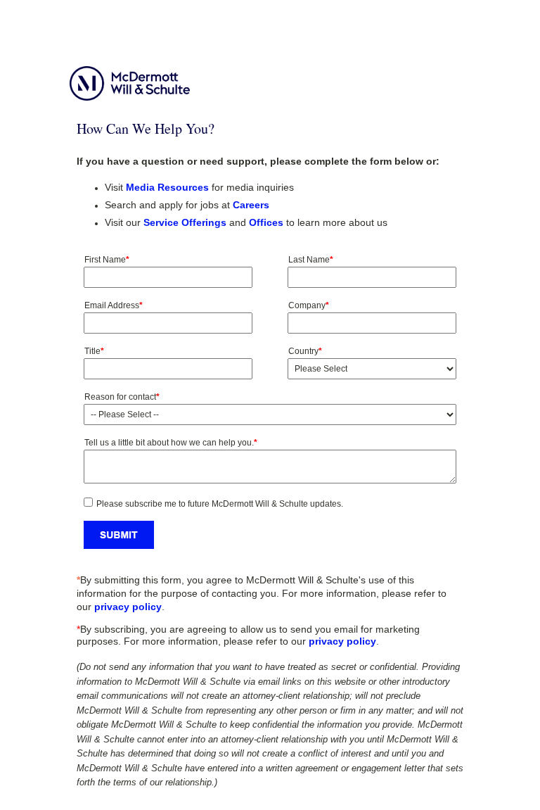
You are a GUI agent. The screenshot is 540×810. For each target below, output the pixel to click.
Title (94, 351)
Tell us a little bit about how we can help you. (170, 443)
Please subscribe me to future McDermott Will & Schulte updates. (219, 504)
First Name (106, 260)
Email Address (113, 305)
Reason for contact (122, 397)
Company (308, 305)
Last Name (310, 260)
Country (305, 351)
